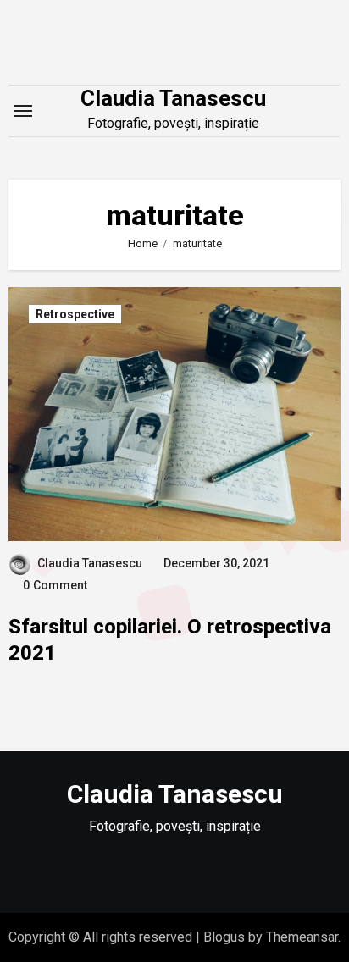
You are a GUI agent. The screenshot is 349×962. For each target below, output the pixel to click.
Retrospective (75, 314)
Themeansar (302, 937)
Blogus (224, 937)
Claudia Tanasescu (173, 98)
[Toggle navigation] (22, 111)
